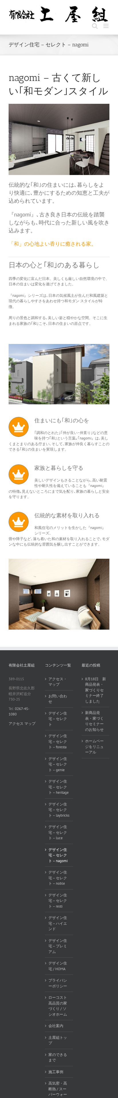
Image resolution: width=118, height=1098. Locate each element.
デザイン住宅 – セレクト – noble (57, 878)
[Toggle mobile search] (95, 26)
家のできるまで (57, 1057)
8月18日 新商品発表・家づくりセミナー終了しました (95, 690)
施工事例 (55, 1071)
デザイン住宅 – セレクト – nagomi (58, 855)
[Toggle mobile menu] (106, 26)
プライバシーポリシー (57, 983)
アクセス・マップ (57, 682)
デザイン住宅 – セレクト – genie (57, 764)
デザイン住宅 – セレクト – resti (57, 901)
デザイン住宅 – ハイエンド (57, 923)
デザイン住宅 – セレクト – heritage (58, 787)
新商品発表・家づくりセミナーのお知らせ (94, 721)
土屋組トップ (57, 1040)
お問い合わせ (57, 699)
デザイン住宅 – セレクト (57, 719)
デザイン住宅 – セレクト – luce (57, 832)
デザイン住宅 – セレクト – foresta (57, 741)
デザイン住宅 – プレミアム (57, 946)
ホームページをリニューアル (94, 747)
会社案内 (55, 1025)
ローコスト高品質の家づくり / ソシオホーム (57, 1006)
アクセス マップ (22, 723)
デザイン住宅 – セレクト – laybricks (58, 810)
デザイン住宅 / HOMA (57, 966)
